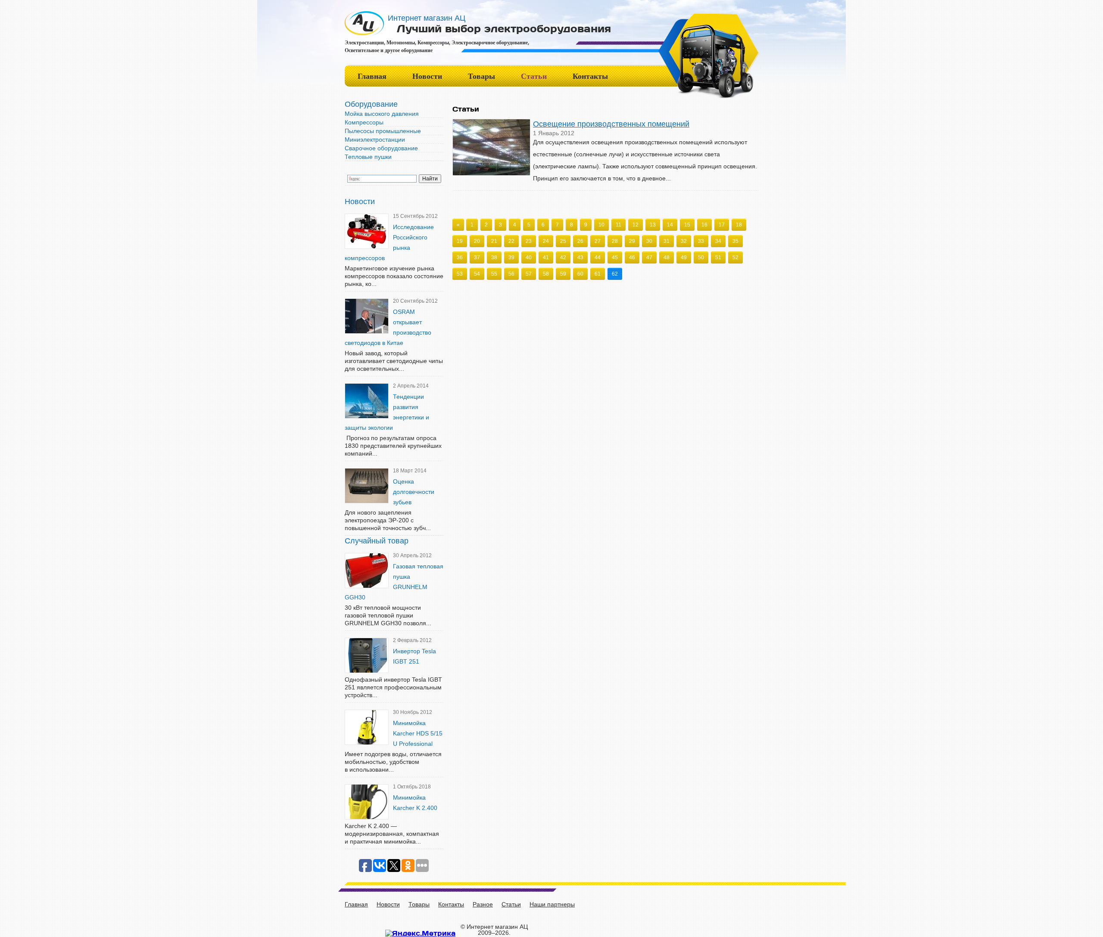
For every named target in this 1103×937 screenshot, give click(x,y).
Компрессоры (364, 122)
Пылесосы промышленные (383, 130)
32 (684, 241)
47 (649, 257)
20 (477, 241)
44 (598, 257)
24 (546, 241)
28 (615, 241)
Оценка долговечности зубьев (413, 492)
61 (598, 274)
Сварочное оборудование (381, 148)
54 (477, 274)
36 (460, 257)
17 (722, 225)
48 (667, 257)
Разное (483, 904)
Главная (372, 76)
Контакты (590, 76)
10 (601, 225)
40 (529, 257)
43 (580, 257)
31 (667, 241)
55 (494, 274)
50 (701, 257)
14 (670, 225)
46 (632, 257)
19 (460, 241)
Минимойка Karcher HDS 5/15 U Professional (417, 733)
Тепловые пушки (368, 156)
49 (684, 257)
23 (529, 241)
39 (511, 257)
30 (649, 241)
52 (735, 257)
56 (511, 274)
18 (739, 225)
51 (718, 257)
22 (511, 241)
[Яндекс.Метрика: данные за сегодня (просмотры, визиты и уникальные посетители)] (420, 933)
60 (580, 274)
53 (460, 274)
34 (718, 241)
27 (598, 241)
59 (563, 274)
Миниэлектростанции (375, 139)
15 (687, 225)
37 (477, 257)
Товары (481, 76)
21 (494, 241)
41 (546, 257)
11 (618, 225)
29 (632, 241)
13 (653, 225)
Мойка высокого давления (382, 113)
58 (546, 274)
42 (563, 257)
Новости (427, 76)
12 (636, 225)
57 (529, 274)
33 (701, 241)
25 (563, 241)
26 (580, 241)
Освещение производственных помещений (611, 124)
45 (615, 257)
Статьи (534, 76)
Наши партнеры (552, 904)
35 (735, 241)
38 (494, 257)
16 (704, 225)
